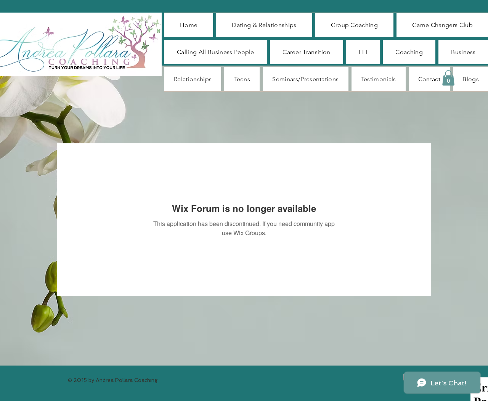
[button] (448, 78)
